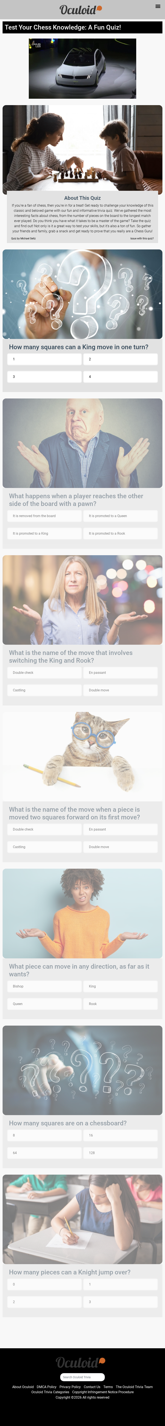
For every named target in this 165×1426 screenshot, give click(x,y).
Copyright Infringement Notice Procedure (103, 1392)
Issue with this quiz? (142, 238)
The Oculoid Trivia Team (134, 1387)
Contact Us (92, 1387)
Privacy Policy (70, 1387)
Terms (108, 1387)
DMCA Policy (47, 1387)
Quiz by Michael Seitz (23, 238)
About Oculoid (23, 1387)
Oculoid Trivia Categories (50, 1392)
